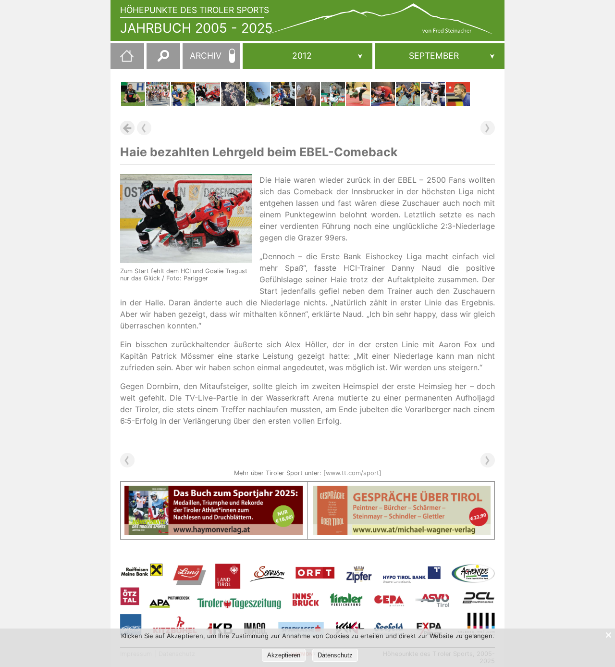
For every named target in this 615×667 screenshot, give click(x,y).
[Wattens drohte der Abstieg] (358, 94)
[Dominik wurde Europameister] (433, 94)
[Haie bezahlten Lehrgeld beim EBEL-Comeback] (208, 94)
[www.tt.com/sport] (352, 473)
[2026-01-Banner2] (402, 491)
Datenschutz (335, 655)
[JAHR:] (307, 56)
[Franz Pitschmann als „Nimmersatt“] (383, 94)
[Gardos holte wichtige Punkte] (458, 94)
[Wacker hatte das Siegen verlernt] (133, 94)
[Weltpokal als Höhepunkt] (158, 94)
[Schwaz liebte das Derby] (408, 94)
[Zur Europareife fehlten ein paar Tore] (283, 94)
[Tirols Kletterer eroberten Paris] (308, 94)
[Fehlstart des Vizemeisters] (183, 94)
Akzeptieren (283, 655)
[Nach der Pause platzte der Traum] (333, 94)
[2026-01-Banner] (213, 491)
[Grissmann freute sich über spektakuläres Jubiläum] (233, 94)
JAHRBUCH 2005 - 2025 (196, 28)
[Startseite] (122, 59)
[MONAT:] (439, 56)
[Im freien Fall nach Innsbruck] (258, 94)
